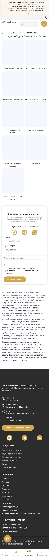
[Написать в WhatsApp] (34, 232)
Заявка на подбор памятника (18, 428)
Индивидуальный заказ (12, 453)
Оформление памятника (12, 457)
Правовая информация (12, 524)
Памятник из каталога (11, 450)
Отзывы (5, 482)
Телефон (8, 237)
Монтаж (5, 492)
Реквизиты (6, 503)
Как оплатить (7, 496)
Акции (4, 464)
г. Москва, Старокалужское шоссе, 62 (20, 413)
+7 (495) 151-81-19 (18, 226)
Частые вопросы (9, 467)
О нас (4, 478)
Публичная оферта (10, 531)
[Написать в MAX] (14, 232)
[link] (3, 33)
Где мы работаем (9, 510)
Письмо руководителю (12, 506)
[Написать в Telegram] (24, 232)
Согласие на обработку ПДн (14, 528)
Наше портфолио (9, 460)
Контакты (6, 499)
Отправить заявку (14, 279)
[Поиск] (22, 24)
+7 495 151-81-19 (28, 11)
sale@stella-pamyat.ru (14, 420)
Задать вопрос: (9, 246)
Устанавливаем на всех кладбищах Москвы (21, 513)
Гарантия (6, 485)
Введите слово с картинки (15, 258)
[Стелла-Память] (9, 24)
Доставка (6, 489)
